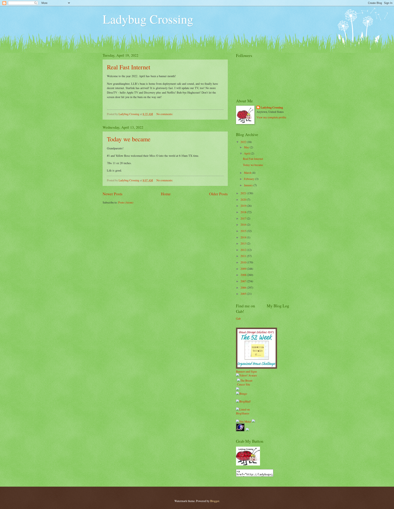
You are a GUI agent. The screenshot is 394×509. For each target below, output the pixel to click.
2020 (244, 199)
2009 (244, 269)
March (248, 173)
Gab (238, 318)
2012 (244, 250)
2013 (244, 243)
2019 (244, 206)
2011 (244, 256)
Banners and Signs (246, 371)
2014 (244, 237)
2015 (244, 231)
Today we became (128, 139)
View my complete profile (271, 117)
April (247, 153)
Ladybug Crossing (148, 19)
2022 (244, 142)
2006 (244, 287)
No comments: (165, 114)
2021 (244, 193)
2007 (244, 281)
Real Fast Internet (128, 67)
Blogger (214, 501)
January (248, 185)
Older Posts (218, 193)
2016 (244, 224)
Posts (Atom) (125, 202)
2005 (244, 294)
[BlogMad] (243, 401)
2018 (244, 212)
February (249, 179)
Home (166, 193)
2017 (244, 218)
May (247, 147)
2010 (244, 262)
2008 (244, 275)
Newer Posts (113, 193)
